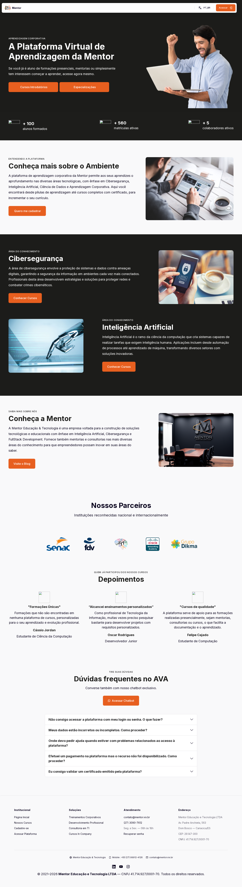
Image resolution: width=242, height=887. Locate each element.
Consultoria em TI (79, 828)
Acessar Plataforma (25, 833)
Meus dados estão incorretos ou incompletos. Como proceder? (98, 730)
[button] (204, 7)
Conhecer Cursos (25, 298)
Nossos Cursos (23, 822)
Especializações (84, 87)
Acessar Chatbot (123, 700)
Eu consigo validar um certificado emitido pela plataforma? (95, 771)
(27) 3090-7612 (133, 822)
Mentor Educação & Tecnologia (89, 857)
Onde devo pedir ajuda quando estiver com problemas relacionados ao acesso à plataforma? (112, 743)
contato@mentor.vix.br (137, 817)
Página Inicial (21, 817)
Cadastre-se (21, 828)
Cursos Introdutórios (33, 87)
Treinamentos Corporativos (85, 817)
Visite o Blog (21, 463)
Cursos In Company (80, 833)
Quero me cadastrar (27, 211)
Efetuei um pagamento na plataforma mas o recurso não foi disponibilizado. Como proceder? (113, 758)
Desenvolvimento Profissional (86, 822)
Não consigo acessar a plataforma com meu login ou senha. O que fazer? (106, 719)
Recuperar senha (134, 833)
